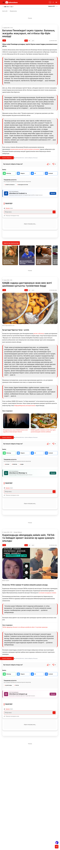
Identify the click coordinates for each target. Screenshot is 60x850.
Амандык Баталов (23, 184)
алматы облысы (10, 184)
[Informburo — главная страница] (11, 2)
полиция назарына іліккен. (47, 593)
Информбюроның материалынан (24, 405)
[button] (53, 6)
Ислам (7, 464)
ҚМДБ (22, 464)
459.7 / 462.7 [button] (8, 6)
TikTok (17, 685)
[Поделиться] (56, 846)
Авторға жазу (54, 40)
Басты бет (5, 11)
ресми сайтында (39, 333)
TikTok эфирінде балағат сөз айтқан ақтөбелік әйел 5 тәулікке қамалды (25, 627)
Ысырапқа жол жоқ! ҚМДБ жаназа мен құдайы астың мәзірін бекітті (15, 431)
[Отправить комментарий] (54, 212)
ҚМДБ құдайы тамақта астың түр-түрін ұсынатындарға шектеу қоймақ (43, 431)
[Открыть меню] (3, 2)
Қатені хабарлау (6, 157)
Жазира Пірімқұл (18, 532)
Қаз (26, 40)
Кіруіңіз (8, 208)
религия (15, 464)
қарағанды (8, 685)
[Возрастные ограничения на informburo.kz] (49, 2)
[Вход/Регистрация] (53, 2)
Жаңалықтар (13, 11)
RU (56, 2)
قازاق (33, 40)
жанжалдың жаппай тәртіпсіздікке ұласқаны (24, 149)
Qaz (29, 40)
